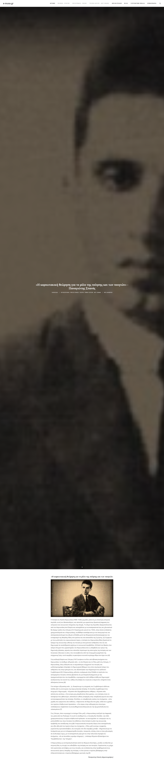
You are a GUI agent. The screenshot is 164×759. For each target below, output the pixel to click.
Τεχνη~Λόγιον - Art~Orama (93, 292)
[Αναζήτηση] (160, 3)
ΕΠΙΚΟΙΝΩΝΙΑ (151, 3)
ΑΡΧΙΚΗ (52, 3)
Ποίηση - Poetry (79, 292)
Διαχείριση (109, 292)
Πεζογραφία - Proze (68, 292)
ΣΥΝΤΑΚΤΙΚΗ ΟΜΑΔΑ (138, 3)
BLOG (126, 3)
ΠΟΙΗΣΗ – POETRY (64, 3)
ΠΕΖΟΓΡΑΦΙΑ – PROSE (79, 3)
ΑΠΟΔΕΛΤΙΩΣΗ (117, 3)
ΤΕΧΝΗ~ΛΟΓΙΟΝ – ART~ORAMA (99, 3)
